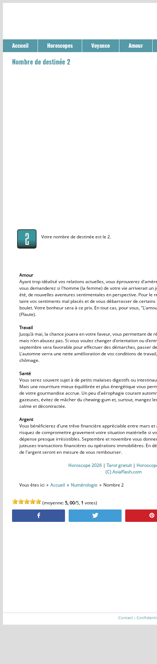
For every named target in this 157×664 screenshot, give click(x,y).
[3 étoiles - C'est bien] (27, 501)
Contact (125, 617)
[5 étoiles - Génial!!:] (38, 501)
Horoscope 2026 (85, 465)
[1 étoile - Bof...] (15, 501)
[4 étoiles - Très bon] (32, 501)
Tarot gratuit (119, 465)
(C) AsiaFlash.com (124, 472)
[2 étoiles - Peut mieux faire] (21, 501)
